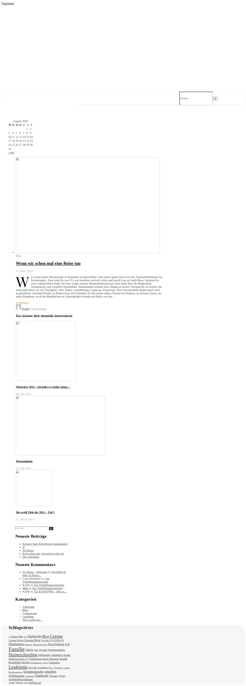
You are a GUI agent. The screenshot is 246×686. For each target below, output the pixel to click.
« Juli (11, 152)
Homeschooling (23, 654)
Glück (29, 650)
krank (63, 659)
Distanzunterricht (40, 645)
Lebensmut (54, 662)
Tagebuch (41, 676)
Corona (56, 636)
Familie (17, 649)
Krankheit (15, 662)
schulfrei (50, 672)
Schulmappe (16, 676)
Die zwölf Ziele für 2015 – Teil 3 (35, 512)
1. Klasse (13, 636)
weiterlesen (22, 302)
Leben (45, 663)
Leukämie (28, 616)
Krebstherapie (36, 663)
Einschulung (56, 644)
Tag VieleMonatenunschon (36, 580)
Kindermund (35, 658)
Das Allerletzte (31, 556)
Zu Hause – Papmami (35, 572)
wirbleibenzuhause (21, 679)
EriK (67, 644)
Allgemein (28, 606)
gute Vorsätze (40, 649)
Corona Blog (32, 640)
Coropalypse (30, 613)
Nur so (51, 668)
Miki (25, 588)
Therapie (53, 675)
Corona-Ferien (16, 640)
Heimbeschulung (56, 649)
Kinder (67, 655)
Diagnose (28, 645)
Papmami (7, 3)
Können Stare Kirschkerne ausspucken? (45, 543)
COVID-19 (58, 640)
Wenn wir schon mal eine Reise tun (48, 263)
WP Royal (35, 682)
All (25, 637)
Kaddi (25, 308)
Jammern (57, 655)
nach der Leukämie (38, 667)
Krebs (26, 662)
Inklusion (44, 655)
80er (21, 636)
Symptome (29, 676)
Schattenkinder (33, 672)
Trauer (62, 675)
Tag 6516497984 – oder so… (50, 591)
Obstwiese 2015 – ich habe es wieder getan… (43, 386)
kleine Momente (51, 658)
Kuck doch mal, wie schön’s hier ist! (43, 553)
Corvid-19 (46, 640)
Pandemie (59, 668)
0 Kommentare (38, 308)
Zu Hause (28, 550)
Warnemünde (24, 461)
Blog (18, 255)
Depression (16, 644)
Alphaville (34, 636)
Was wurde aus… (33, 619)
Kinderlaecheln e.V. (19, 658)
